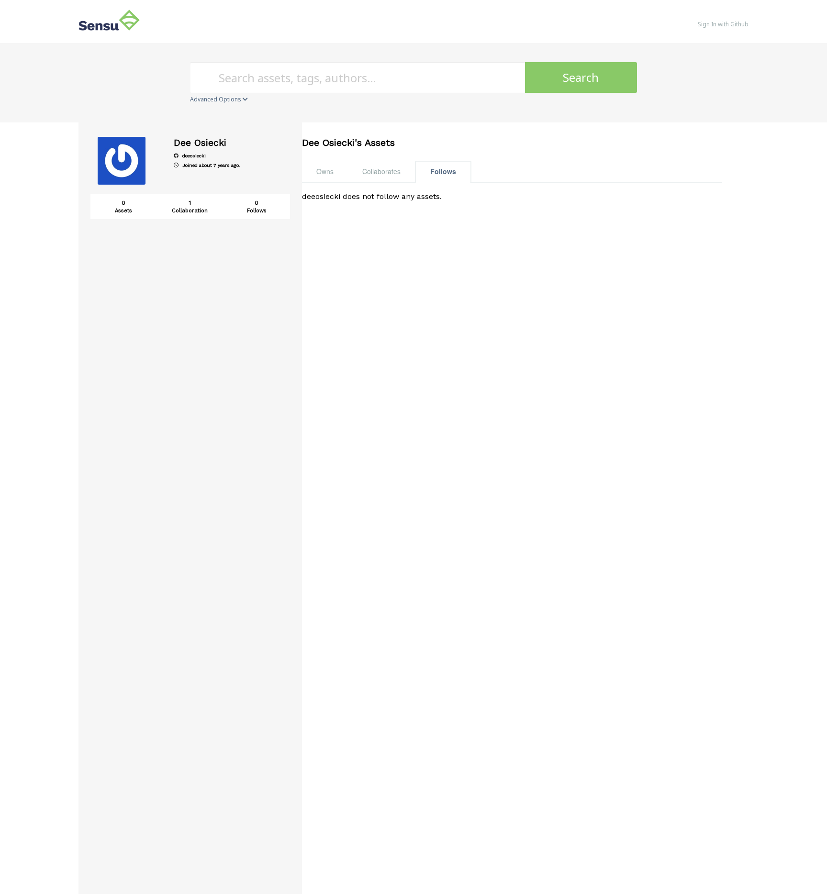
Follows (443, 171)
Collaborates (381, 171)
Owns (325, 171)
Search (581, 77)
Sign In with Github (723, 24)
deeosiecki (193, 155)
